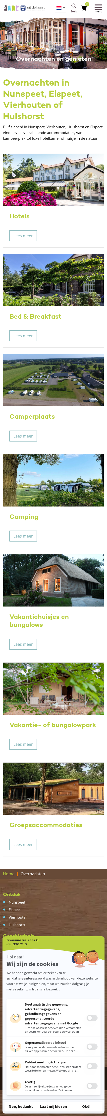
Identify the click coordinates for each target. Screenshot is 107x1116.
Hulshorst (17, 924)
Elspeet (15, 909)
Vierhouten (18, 917)
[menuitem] (60, 8)
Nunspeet (17, 902)
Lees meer (23, 235)
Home (8, 874)
